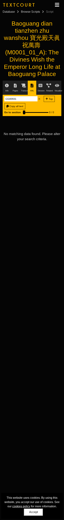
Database (9, 11)
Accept (33, 512)
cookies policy (21, 506)
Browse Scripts (30, 11)
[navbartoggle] (57, 4)
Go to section (12, 112)
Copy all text (16, 106)
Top (50, 98)
